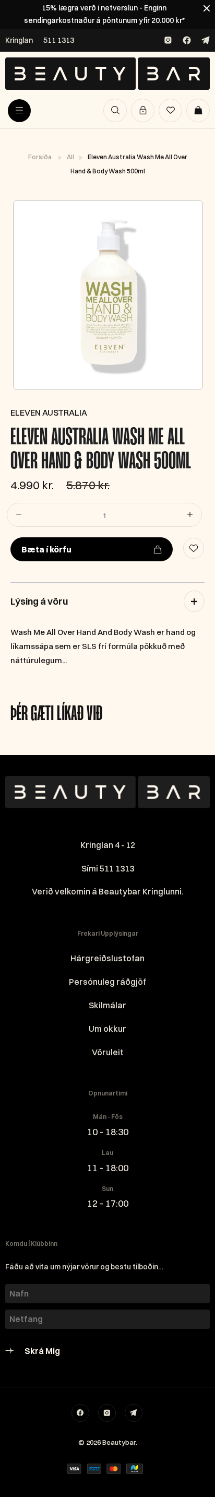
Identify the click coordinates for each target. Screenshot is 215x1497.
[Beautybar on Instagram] (168, 40)
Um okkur (107, 1028)
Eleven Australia (48, 412)
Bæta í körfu (46, 549)
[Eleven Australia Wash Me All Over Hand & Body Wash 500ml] (107, 295)
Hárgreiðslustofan (107, 958)
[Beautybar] (107, 73)
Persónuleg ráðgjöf (107, 981)
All (71, 157)
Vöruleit (108, 1052)
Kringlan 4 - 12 (107, 845)
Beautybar (119, 1442)
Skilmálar (107, 1005)
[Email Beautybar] (133, 1413)
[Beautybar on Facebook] (187, 40)
